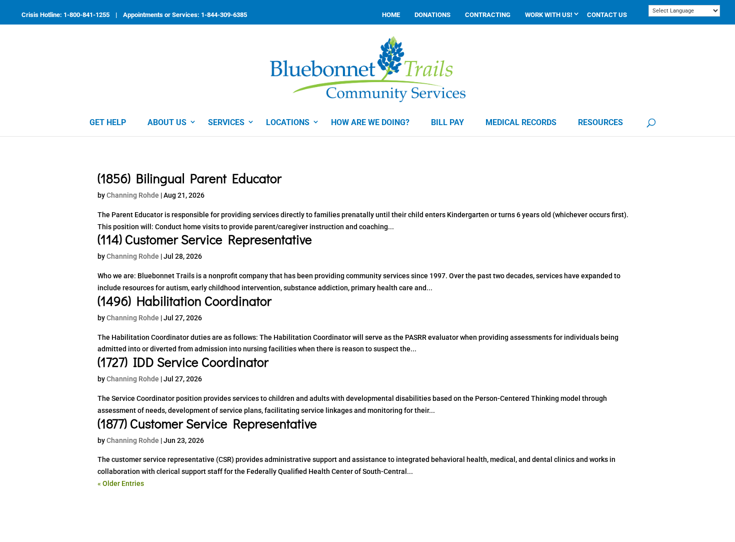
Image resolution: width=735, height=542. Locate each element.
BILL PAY (447, 122)
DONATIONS (432, 15)
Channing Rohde (132, 195)
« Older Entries (121, 483)
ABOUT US (167, 122)
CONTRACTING (487, 15)
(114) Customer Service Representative (205, 239)
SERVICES (226, 122)
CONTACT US (607, 15)
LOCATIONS (288, 122)
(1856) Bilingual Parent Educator (190, 178)
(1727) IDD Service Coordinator (183, 361)
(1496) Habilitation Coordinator (185, 300)
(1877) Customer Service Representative (207, 423)
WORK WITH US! (548, 15)
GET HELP (108, 122)
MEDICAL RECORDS (521, 122)
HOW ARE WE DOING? (370, 122)
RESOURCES (600, 122)
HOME (391, 15)
